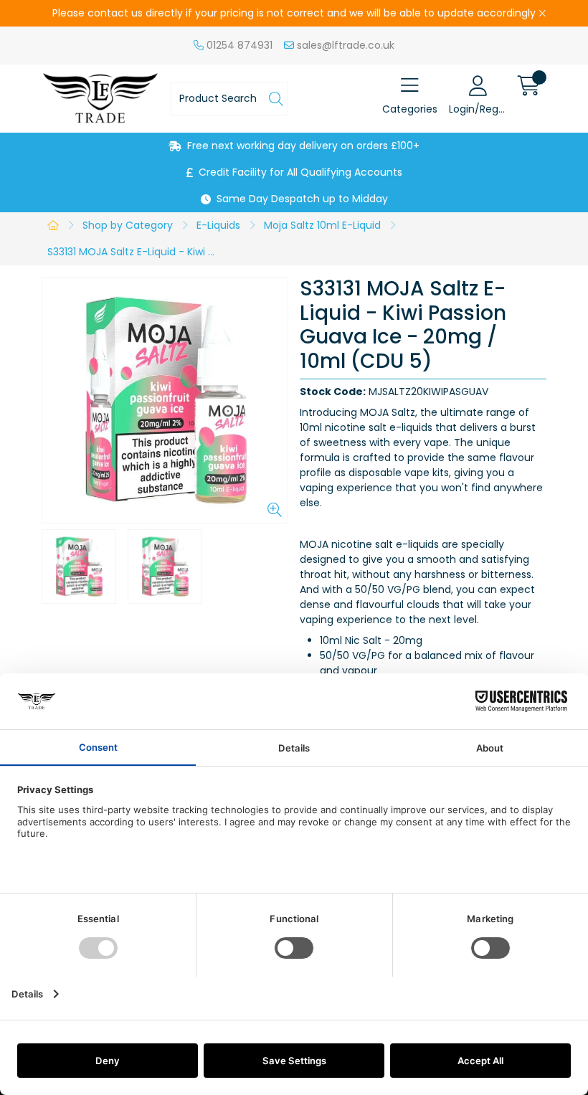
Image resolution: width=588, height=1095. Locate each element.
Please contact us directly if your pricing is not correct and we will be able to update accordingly (294, 13)
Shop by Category (127, 225)
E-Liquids (218, 225)
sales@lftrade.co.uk (344, 45)
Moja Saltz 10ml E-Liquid (322, 225)
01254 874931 (238, 45)
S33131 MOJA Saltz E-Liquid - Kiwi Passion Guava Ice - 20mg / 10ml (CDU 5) (134, 252)
